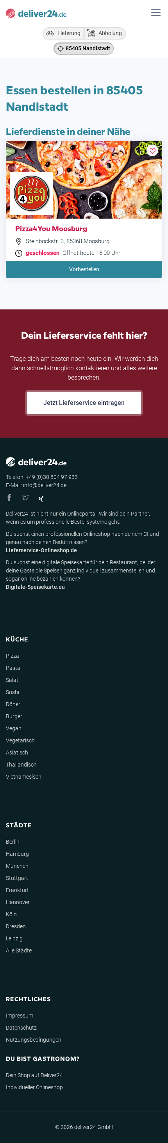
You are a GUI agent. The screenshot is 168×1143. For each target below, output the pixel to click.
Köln (11, 914)
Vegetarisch (20, 740)
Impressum (19, 1015)
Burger (14, 716)
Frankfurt (17, 890)
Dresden (16, 926)
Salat (12, 680)
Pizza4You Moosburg (51, 228)
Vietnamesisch (23, 777)
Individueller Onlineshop (34, 1087)
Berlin (13, 842)
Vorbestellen (84, 269)
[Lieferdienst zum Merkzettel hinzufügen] (152, 150)
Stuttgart (17, 878)
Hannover (18, 902)
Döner (13, 704)
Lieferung (67, 33)
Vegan (13, 728)
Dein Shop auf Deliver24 (34, 1075)
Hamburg (17, 854)
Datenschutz (21, 1028)
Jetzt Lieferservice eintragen (84, 402)
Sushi (12, 692)
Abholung (108, 33)
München (17, 866)
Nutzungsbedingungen (33, 1040)
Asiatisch (17, 752)
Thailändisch (21, 764)
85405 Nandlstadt (88, 48)
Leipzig (14, 938)
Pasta (13, 668)
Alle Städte (19, 950)
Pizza (12, 656)
